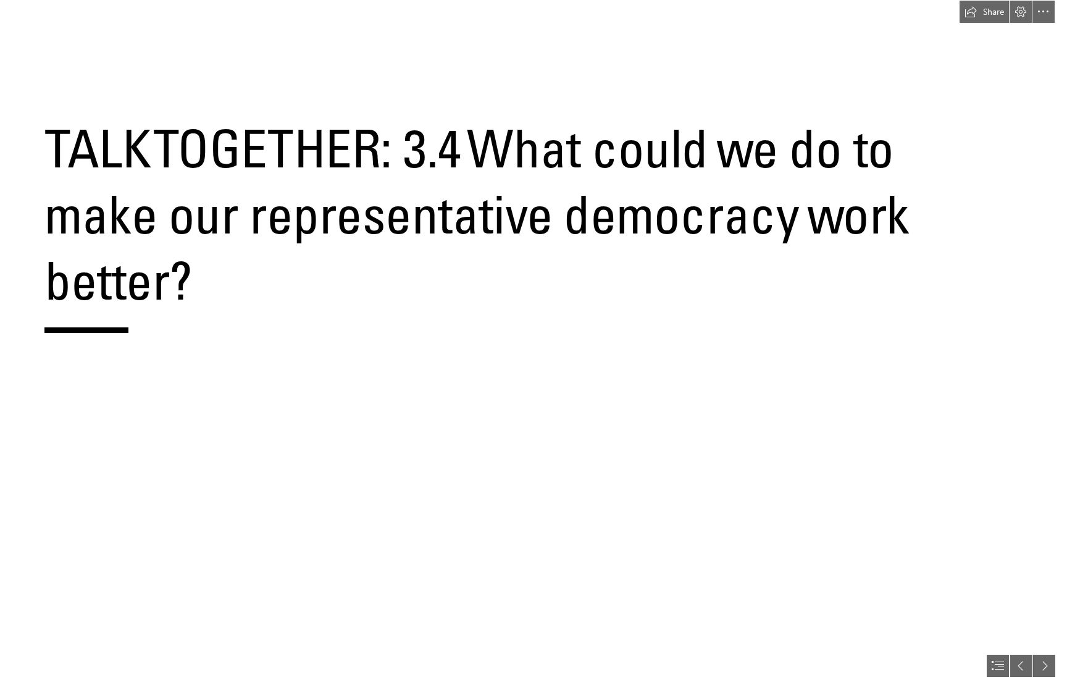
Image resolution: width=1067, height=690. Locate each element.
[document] (533, 345)
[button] (984, 12)
